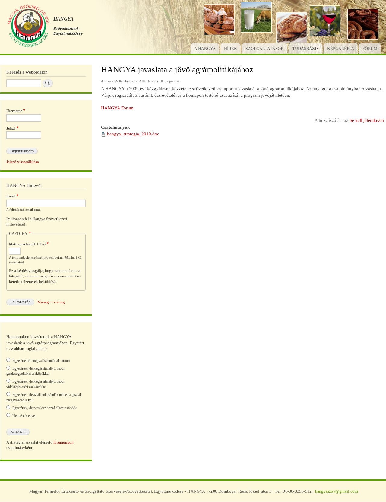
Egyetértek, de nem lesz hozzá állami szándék (44, 408)
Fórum (369, 48)
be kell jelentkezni (367, 120)
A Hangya (205, 48)
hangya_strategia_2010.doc (133, 133)
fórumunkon (63, 442)
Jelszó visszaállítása (22, 162)
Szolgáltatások (264, 48)
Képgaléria (340, 48)
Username (14, 111)
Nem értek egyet (24, 416)
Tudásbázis (305, 48)
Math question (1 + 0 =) (27, 244)
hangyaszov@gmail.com (336, 491)
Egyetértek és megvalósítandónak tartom (41, 360)
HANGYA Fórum (117, 108)
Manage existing (51, 302)
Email (10, 196)
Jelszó (10, 128)
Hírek (230, 48)
